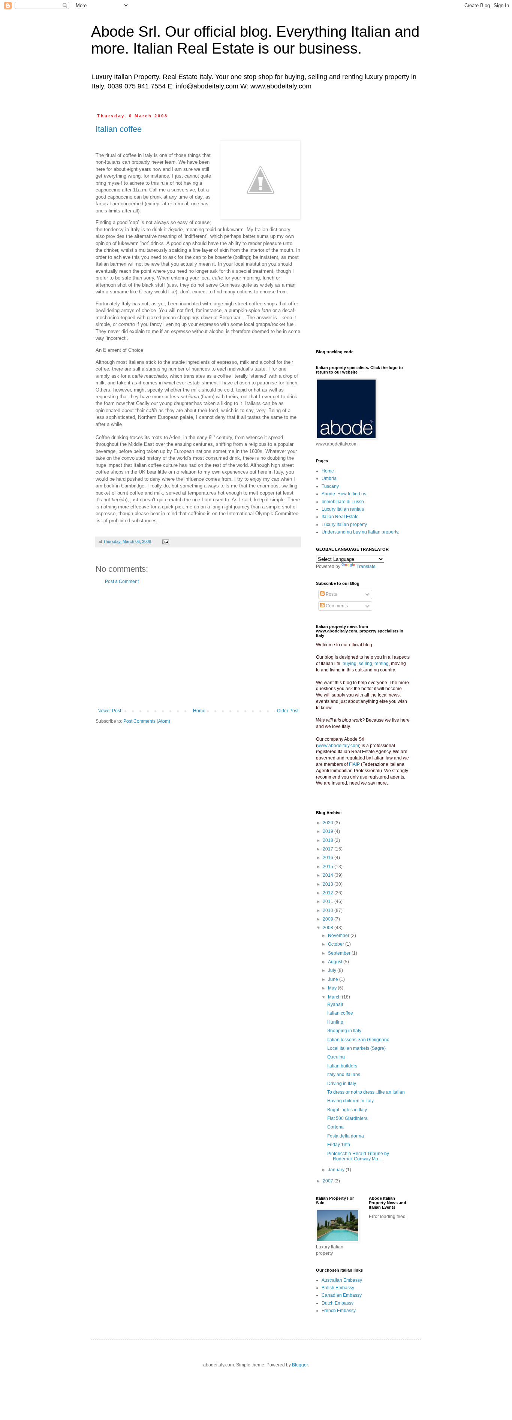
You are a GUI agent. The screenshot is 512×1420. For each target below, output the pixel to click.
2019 (328, 831)
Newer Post (109, 710)
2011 (328, 901)
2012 (328, 892)
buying (349, 663)
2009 (328, 919)
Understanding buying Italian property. (360, 532)
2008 (328, 927)
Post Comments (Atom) (146, 721)
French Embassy (339, 1310)
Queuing (336, 1057)
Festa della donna (345, 1136)
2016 (328, 857)
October (336, 944)
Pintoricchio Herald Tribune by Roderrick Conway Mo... (358, 1156)
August (335, 961)
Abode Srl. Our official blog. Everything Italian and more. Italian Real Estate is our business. (255, 40)
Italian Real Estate (340, 516)
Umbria (329, 478)
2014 (328, 875)
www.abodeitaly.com (338, 745)
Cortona (335, 1127)
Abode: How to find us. (344, 493)
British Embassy (338, 1287)
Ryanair (335, 1004)
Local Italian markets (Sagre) (356, 1048)
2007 (328, 1181)
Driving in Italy (341, 1083)
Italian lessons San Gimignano (358, 1039)
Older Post (287, 710)
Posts (331, 594)
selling (365, 663)
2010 (328, 910)
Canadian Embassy (342, 1295)
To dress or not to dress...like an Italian (366, 1092)
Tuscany (330, 486)
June (333, 979)
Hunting (335, 1022)
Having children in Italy (350, 1100)
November (339, 935)
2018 (328, 840)
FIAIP (354, 764)
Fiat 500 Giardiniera (347, 1118)
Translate (366, 566)
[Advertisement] (198, 646)
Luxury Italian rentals (343, 509)
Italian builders (342, 1066)
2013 (328, 884)
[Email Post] (165, 541)
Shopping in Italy (344, 1030)
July (332, 970)
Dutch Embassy (337, 1303)
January (337, 1169)
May (333, 988)
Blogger (300, 1365)
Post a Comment (122, 581)
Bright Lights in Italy (347, 1109)
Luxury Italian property (344, 524)
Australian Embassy (342, 1280)
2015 (328, 866)
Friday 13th (338, 1144)
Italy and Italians (343, 1074)
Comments (336, 605)
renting (381, 663)
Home (199, 710)
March (335, 997)
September (340, 953)
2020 (328, 822)
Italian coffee (119, 129)
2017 (328, 849)
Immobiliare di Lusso (343, 501)
